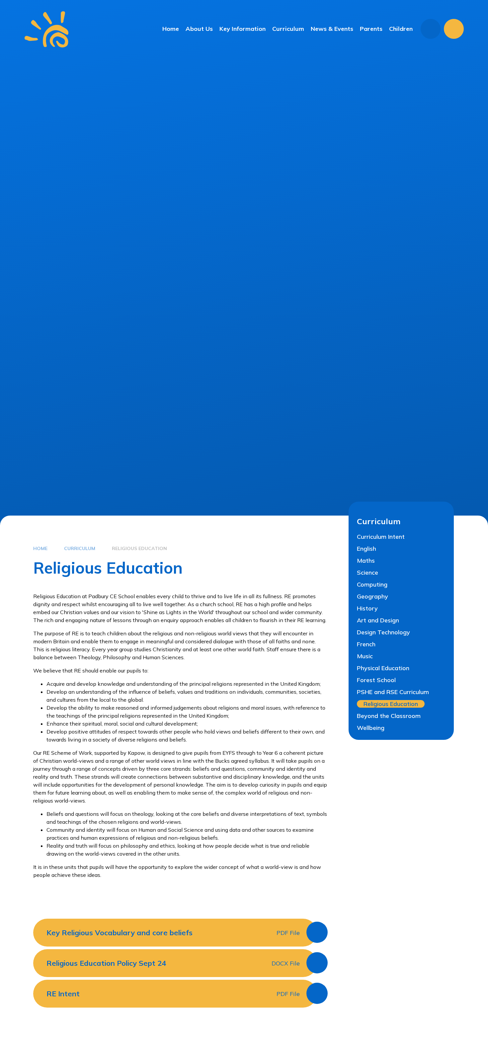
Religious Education (139, 548)
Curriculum (79, 548)
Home (40, 548)
